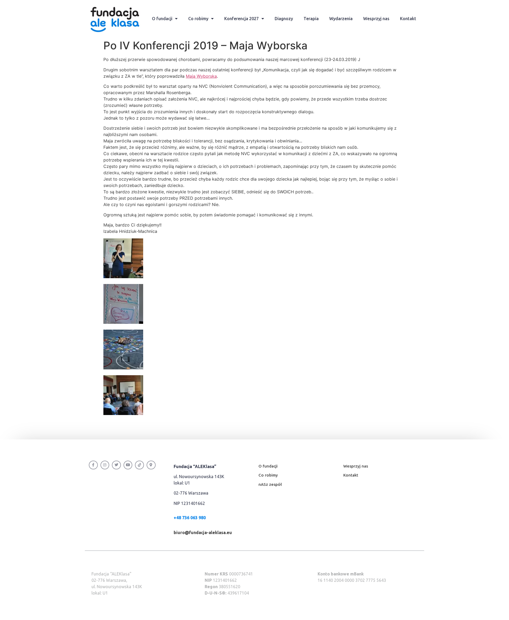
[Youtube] (128, 465)
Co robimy (198, 18)
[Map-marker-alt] (151, 465)
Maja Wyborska (201, 76)
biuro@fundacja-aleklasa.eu (203, 532)
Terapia (311, 18)
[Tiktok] (139, 465)
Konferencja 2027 (241, 18)
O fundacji (162, 18)
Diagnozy (284, 18)
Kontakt (408, 18)
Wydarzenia (341, 18)
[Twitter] (116, 465)
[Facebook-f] (93, 465)
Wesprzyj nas (376, 18)
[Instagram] (104, 465)
